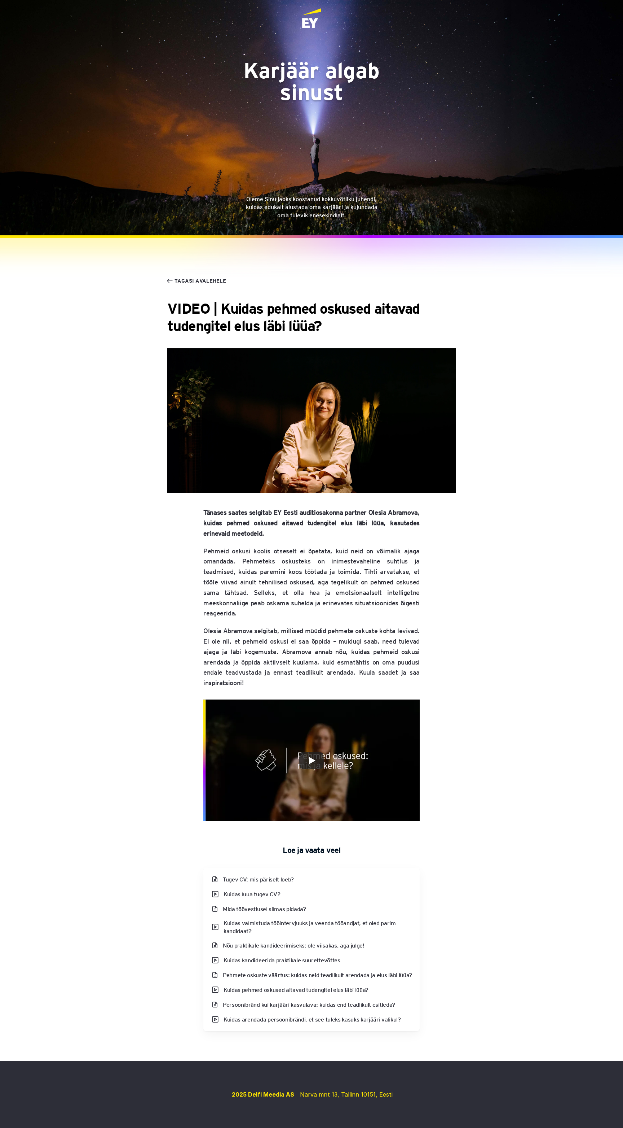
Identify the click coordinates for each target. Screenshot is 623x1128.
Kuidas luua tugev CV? (252, 894)
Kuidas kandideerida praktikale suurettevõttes (282, 959)
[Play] (311, 760)
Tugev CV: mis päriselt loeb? (258, 879)
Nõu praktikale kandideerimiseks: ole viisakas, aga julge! (293, 945)
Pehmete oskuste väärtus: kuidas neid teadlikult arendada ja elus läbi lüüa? (317, 974)
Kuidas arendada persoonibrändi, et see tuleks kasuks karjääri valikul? (312, 1019)
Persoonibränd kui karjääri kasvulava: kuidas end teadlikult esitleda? (309, 1004)
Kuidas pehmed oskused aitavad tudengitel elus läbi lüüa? (296, 989)
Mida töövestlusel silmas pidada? (264, 909)
